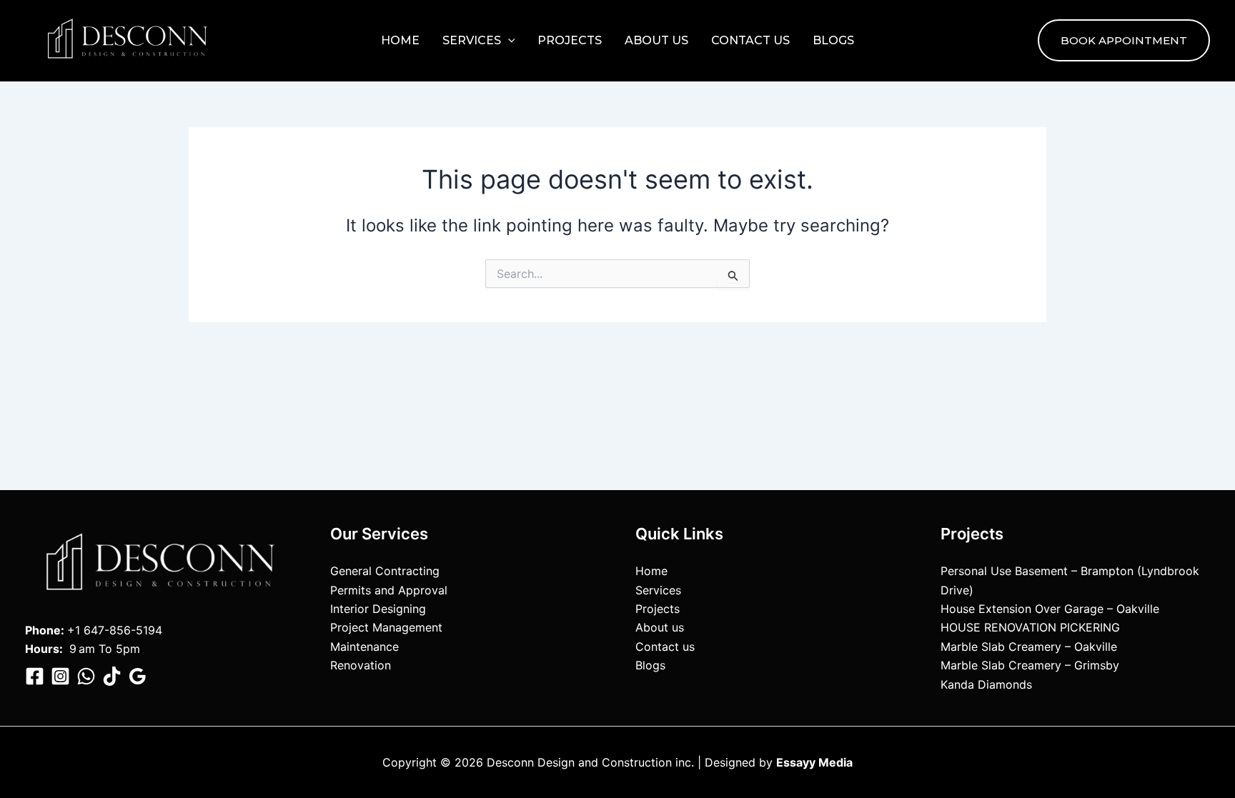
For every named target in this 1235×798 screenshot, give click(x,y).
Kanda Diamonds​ (986, 684)
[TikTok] (111, 676)
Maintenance (364, 646)
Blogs (833, 40)
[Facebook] (34, 676)
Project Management (386, 627)
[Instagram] (60, 676)
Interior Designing (378, 609)
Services (471, 40)
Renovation (360, 665)
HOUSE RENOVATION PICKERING (1030, 627)
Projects (569, 40)
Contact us (750, 40)
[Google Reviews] (137, 676)
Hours (42, 649)
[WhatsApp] (86, 676)
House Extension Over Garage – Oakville (1050, 609)
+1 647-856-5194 (114, 630)
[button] (508, 40)
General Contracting (385, 571)
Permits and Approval (388, 590)
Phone (43, 630)
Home (400, 40)
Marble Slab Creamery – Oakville (1029, 646)
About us (656, 40)
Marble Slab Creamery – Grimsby (1030, 665)
